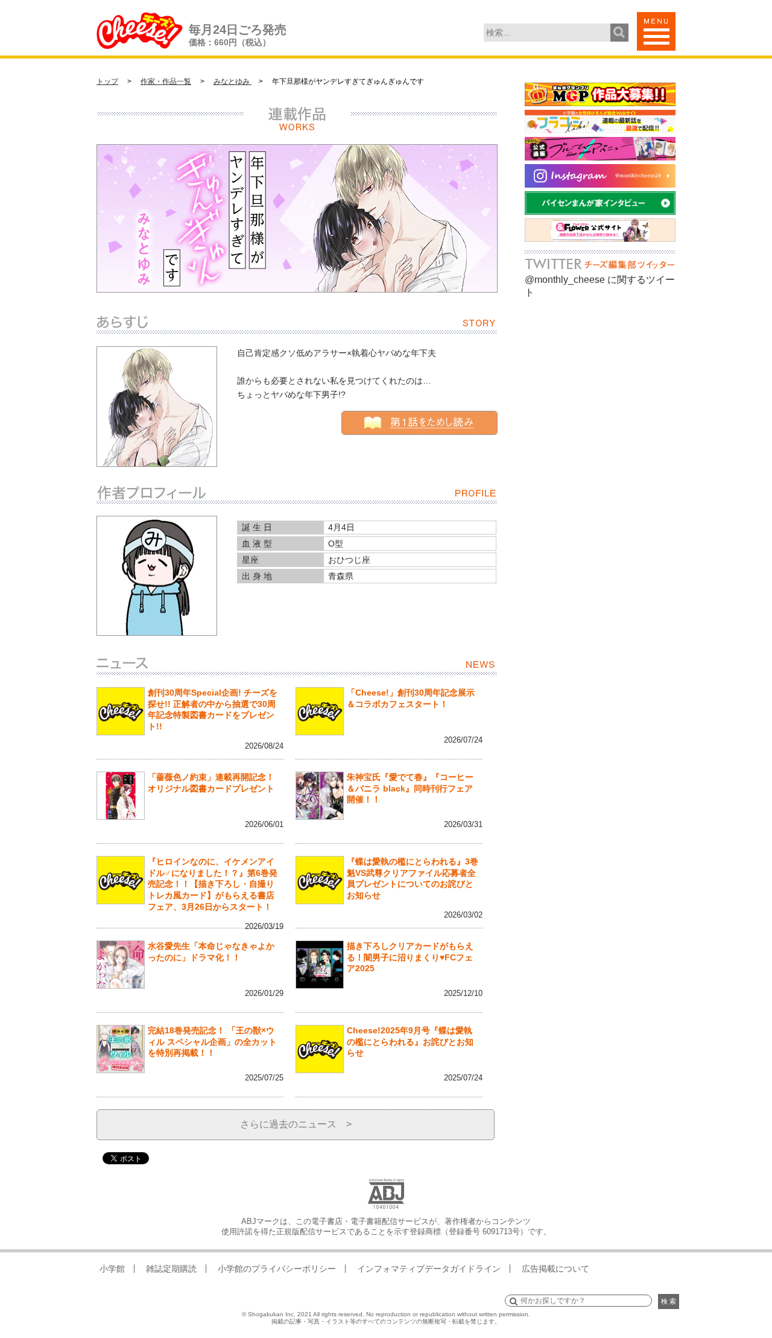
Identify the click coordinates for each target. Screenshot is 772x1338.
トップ (107, 81)
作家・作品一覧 (166, 81)
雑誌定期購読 (171, 1268)
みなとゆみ (233, 81)
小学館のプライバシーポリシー (277, 1268)
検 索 (668, 1301)
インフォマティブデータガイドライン (429, 1268)
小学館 (112, 1268)
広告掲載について (555, 1268)
